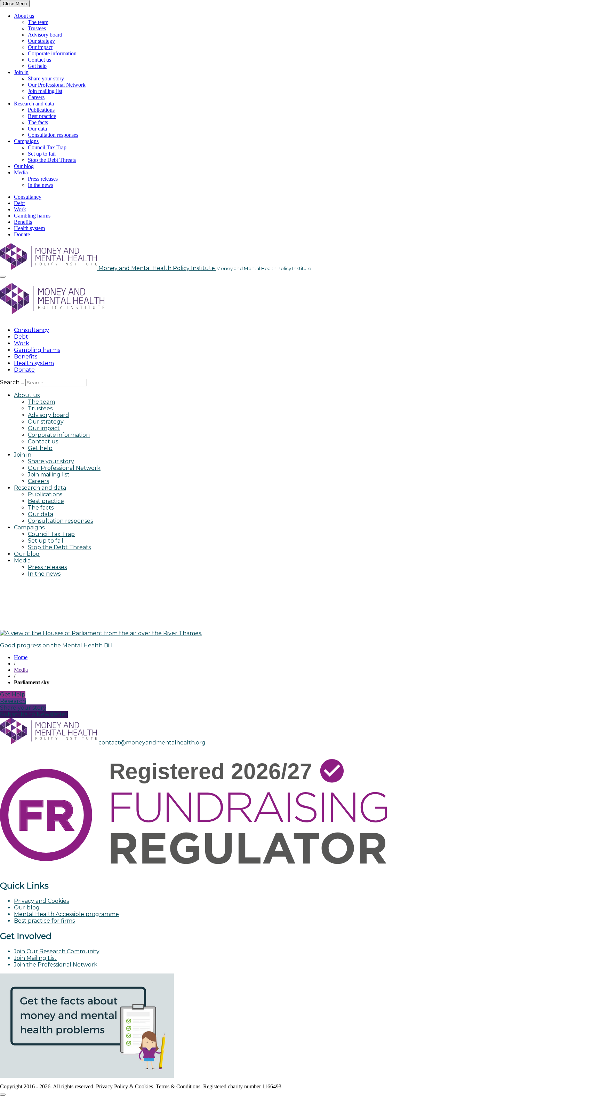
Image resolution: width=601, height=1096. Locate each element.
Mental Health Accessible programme (66, 914)
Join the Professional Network (55, 964)
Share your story (46, 78)
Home (20, 657)
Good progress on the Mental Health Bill (56, 645)
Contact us (39, 60)
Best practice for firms (44, 920)
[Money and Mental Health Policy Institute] (52, 318)
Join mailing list (45, 91)
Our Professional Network (57, 85)
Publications (41, 110)
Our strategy (41, 41)
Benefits (23, 222)
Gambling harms (32, 216)
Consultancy (27, 197)
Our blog (24, 166)
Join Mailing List (35, 958)
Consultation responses (53, 135)
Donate (22, 234)
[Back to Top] (3, 1095)
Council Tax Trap (47, 147)
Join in (21, 72)
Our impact (40, 47)
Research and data (34, 104)
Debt (19, 203)
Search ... (12, 382)
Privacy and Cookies (41, 901)
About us (24, 16)
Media (21, 172)
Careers (36, 97)
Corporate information (52, 53)
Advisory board (45, 35)
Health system (29, 228)
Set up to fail (42, 154)
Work (20, 209)
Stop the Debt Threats (52, 160)
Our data (37, 129)
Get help (37, 66)
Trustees (37, 28)
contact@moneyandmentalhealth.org (152, 742)
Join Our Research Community (56, 951)
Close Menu (15, 3)
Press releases (43, 179)
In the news (40, 185)
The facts (38, 122)
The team (38, 22)
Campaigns (26, 141)
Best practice (42, 116)
